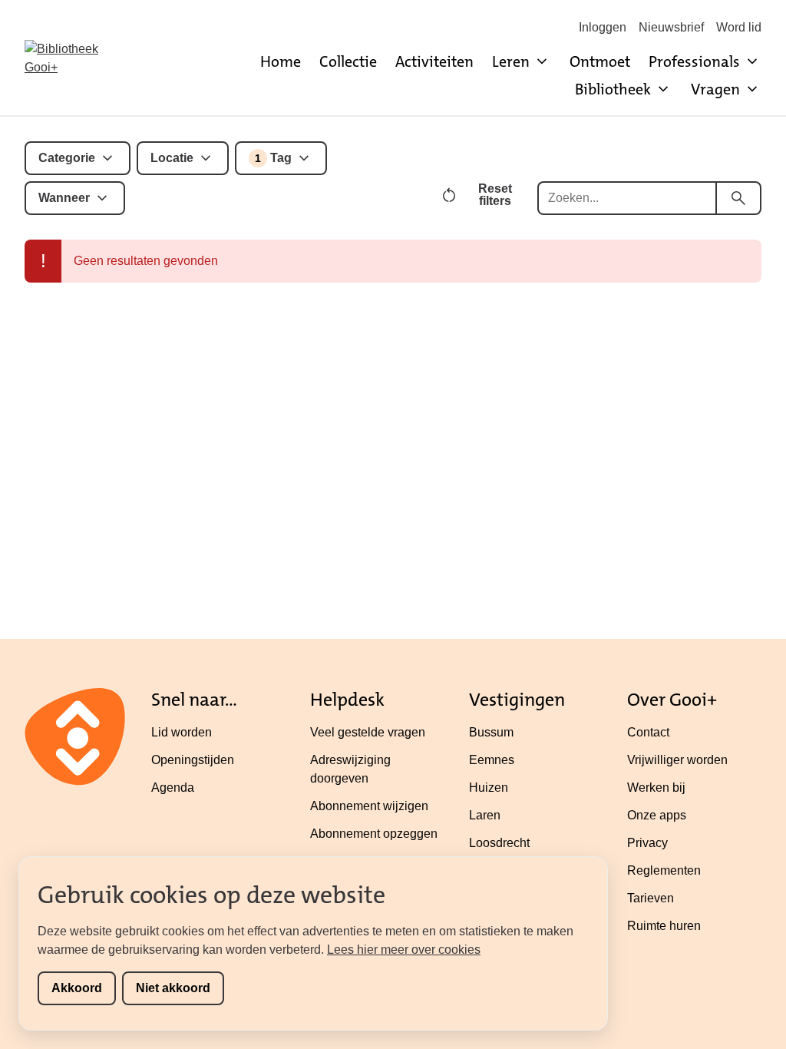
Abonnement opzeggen (374, 833)
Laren (484, 815)
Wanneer (64, 197)
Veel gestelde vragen (367, 732)
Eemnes (491, 759)
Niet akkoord (173, 987)
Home (280, 61)
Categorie (66, 157)
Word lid (738, 27)
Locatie (171, 157)
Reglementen (664, 870)
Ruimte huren (664, 925)
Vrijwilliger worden (677, 759)
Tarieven (650, 898)
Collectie (348, 61)
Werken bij (656, 787)
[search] (738, 198)
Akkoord (76, 987)
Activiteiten (434, 61)
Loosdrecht (499, 842)
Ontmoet (600, 61)
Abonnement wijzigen (369, 805)
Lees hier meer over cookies (404, 949)
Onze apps (656, 815)
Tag (273, 157)
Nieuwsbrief (671, 27)
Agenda (172, 787)
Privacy (647, 842)
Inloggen (602, 27)
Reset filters (495, 194)
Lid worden (181, 732)
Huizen (488, 787)
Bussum (491, 732)
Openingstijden (192, 759)
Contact (648, 732)
